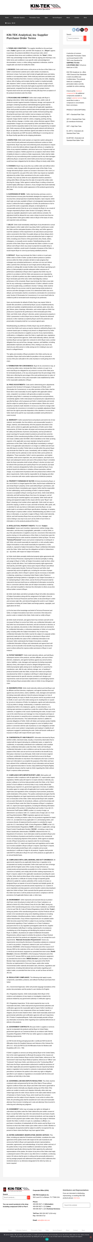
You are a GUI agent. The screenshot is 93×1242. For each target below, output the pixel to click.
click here (76, 1198)
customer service (77, 98)
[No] (91, 1237)
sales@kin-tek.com (44, 1220)
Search (69, 34)
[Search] (84, 38)
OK (47, 1239)
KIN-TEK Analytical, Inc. (46, 7)
